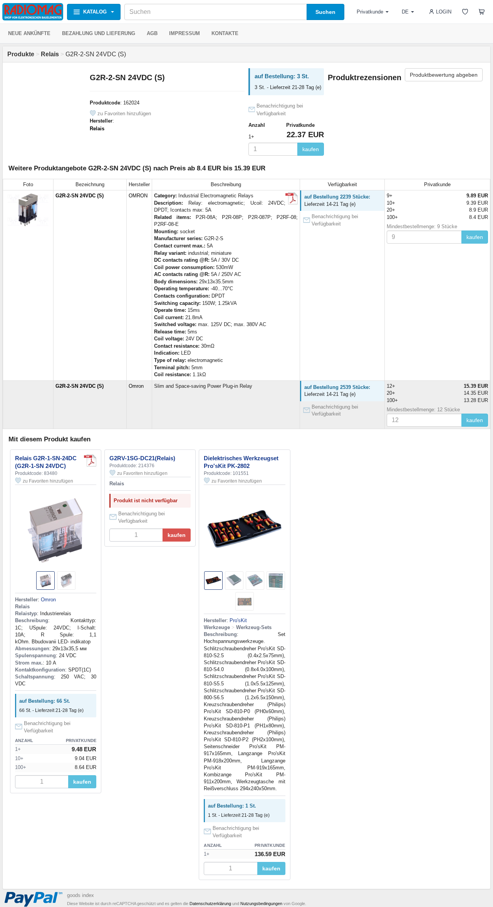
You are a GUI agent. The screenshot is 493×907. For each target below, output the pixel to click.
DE (405, 12)
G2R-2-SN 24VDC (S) (79, 196)
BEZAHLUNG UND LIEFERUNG (98, 33)
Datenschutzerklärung (210, 903)
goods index (80, 895)
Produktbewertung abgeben (444, 75)
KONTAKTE (224, 33)
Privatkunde (370, 12)
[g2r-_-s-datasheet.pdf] (90, 460)
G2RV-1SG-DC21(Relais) (142, 458)
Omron (136, 386)
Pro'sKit (238, 620)
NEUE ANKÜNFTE (29, 33)
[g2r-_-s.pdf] (291, 198)
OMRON (138, 196)
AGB (152, 33)
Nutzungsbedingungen (261, 903)
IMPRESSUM (184, 33)
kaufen (310, 149)
